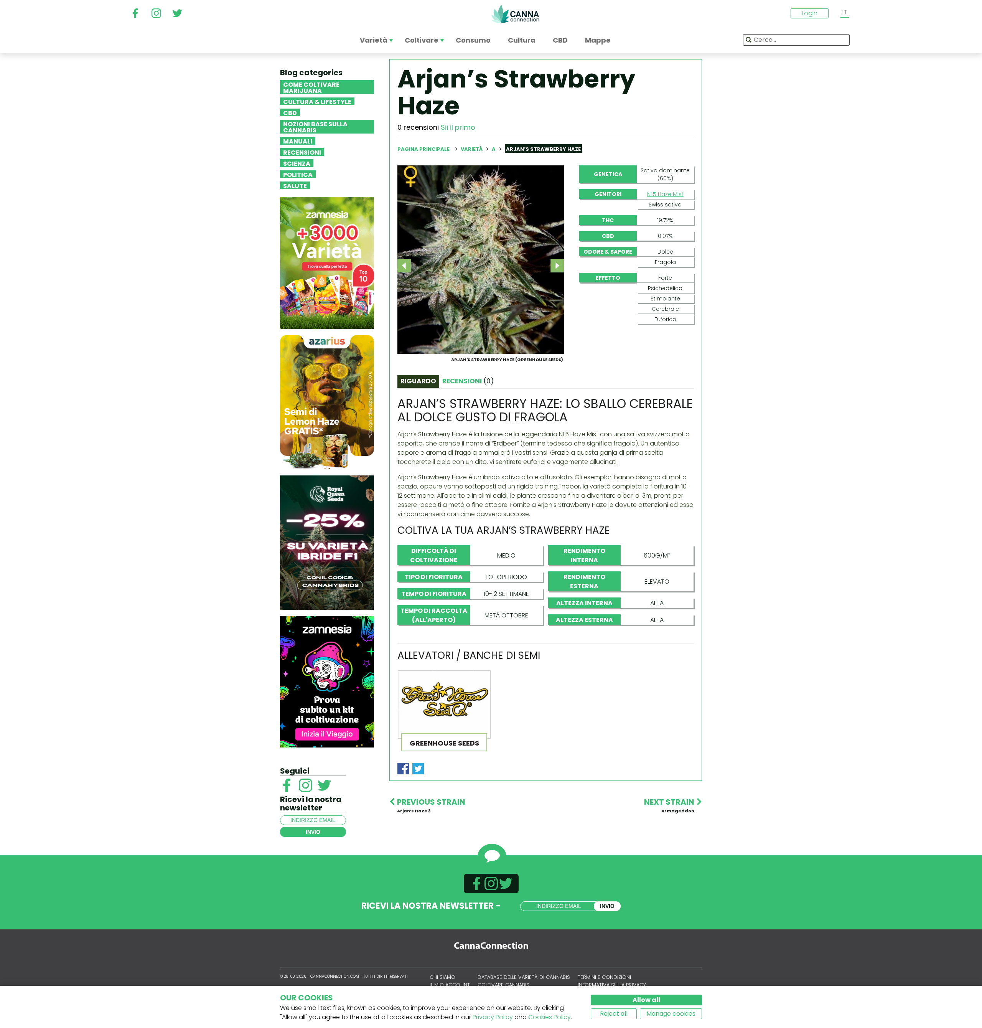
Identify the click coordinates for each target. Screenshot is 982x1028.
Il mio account (450, 984)
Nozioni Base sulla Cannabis (315, 127)
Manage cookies (670, 1013)
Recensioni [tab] (468, 381)
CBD (290, 112)
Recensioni (302, 152)
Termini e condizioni (604, 977)
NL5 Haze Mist (665, 194)
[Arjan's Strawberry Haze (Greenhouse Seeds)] (480, 259)
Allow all (646, 999)
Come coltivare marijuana (311, 87)
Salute (295, 185)
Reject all (614, 1013)
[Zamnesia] (327, 262)
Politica (298, 174)
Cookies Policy (549, 1017)
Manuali (297, 141)
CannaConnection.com (515, 14)
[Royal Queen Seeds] (327, 542)
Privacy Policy (493, 1017)
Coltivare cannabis (503, 984)
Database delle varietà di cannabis (524, 977)
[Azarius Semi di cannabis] (327, 401)
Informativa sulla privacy (612, 984)
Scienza (296, 163)
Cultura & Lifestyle (317, 101)
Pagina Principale (423, 149)
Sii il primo (458, 127)
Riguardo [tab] (418, 381)
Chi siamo (442, 977)
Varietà (472, 149)
